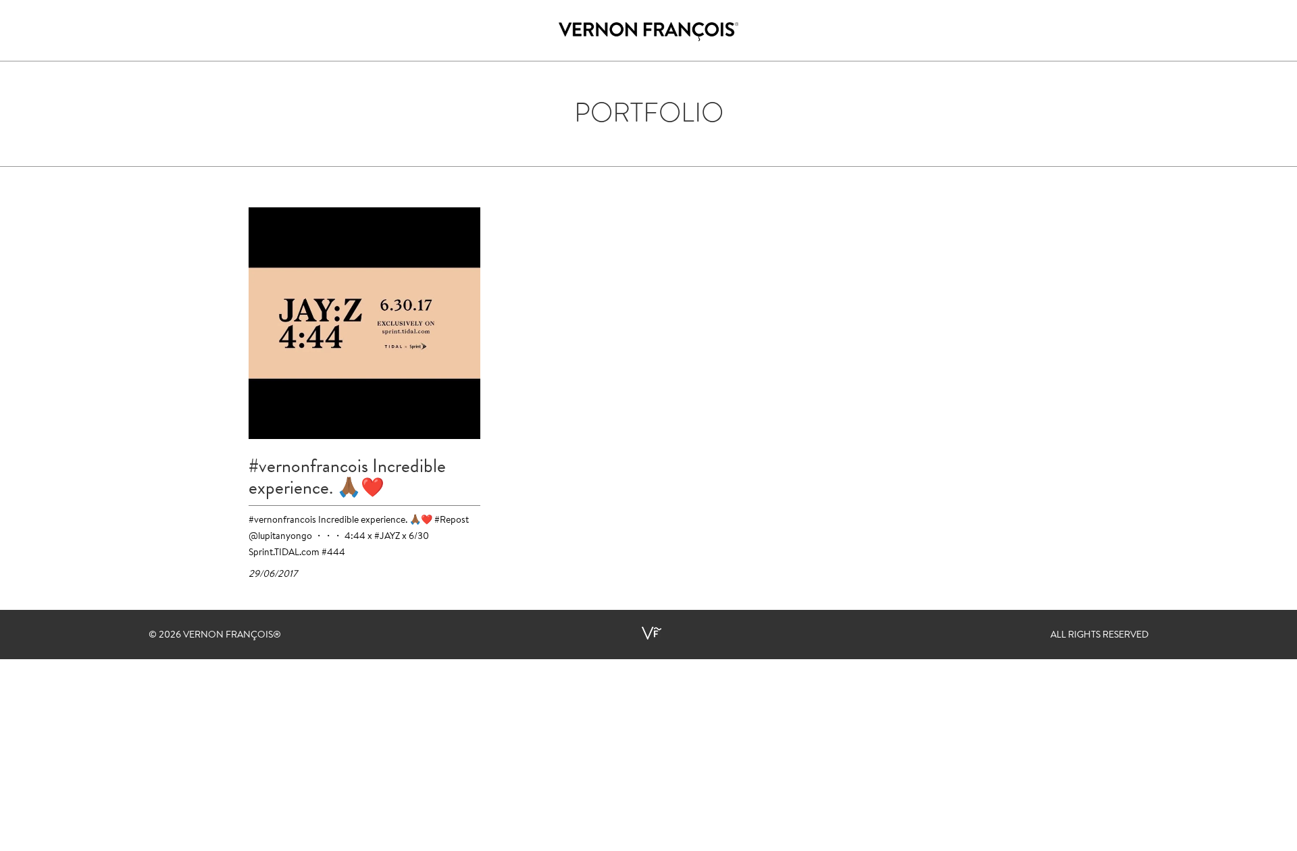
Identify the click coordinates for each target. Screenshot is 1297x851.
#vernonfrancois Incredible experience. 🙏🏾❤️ (347, 476)
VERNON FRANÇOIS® (232, 635)
